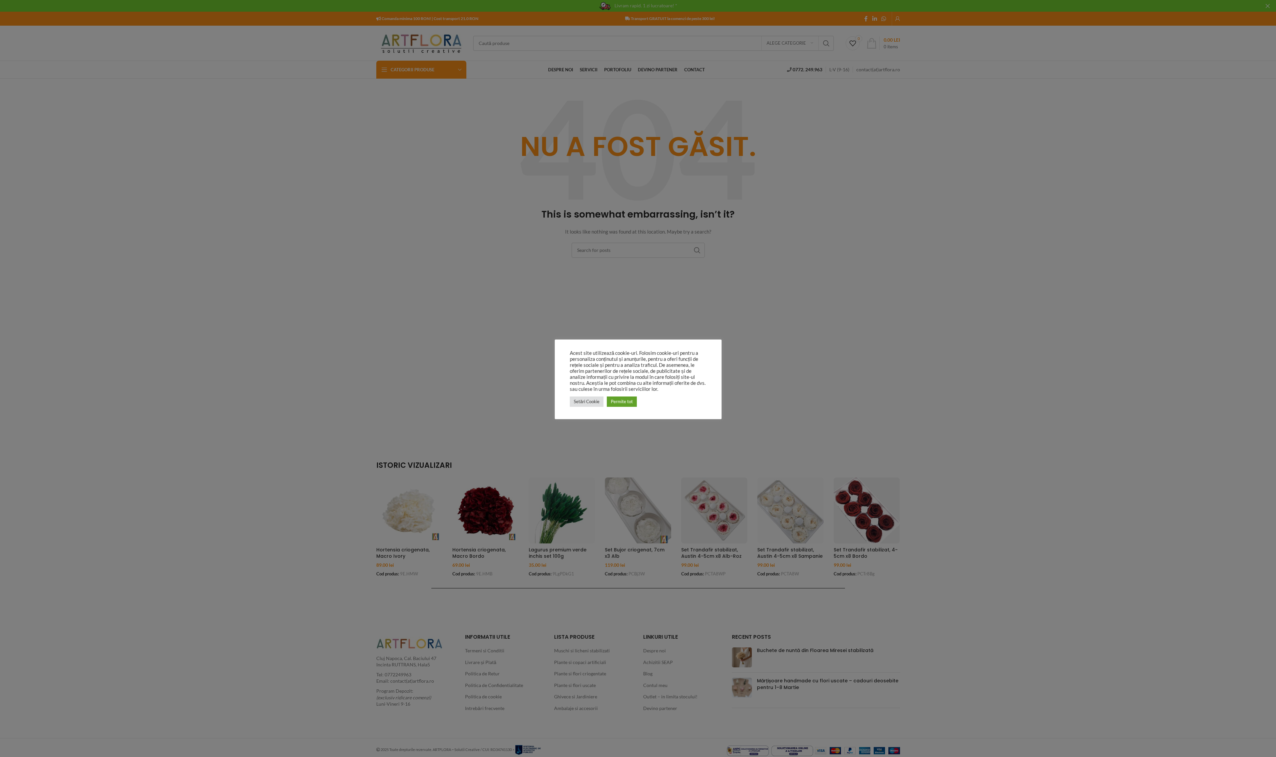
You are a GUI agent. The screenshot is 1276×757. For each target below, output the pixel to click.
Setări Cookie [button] (586, 401)
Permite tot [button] (622, 401)
